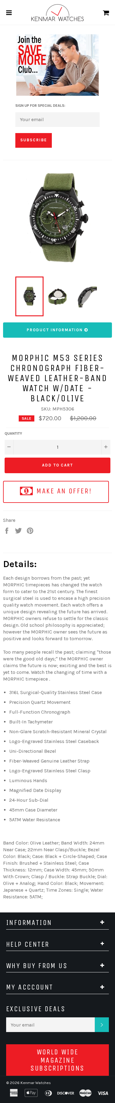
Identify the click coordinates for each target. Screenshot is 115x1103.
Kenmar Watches (36, 1082)
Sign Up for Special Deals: (40, 105)
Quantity (13, 433)
